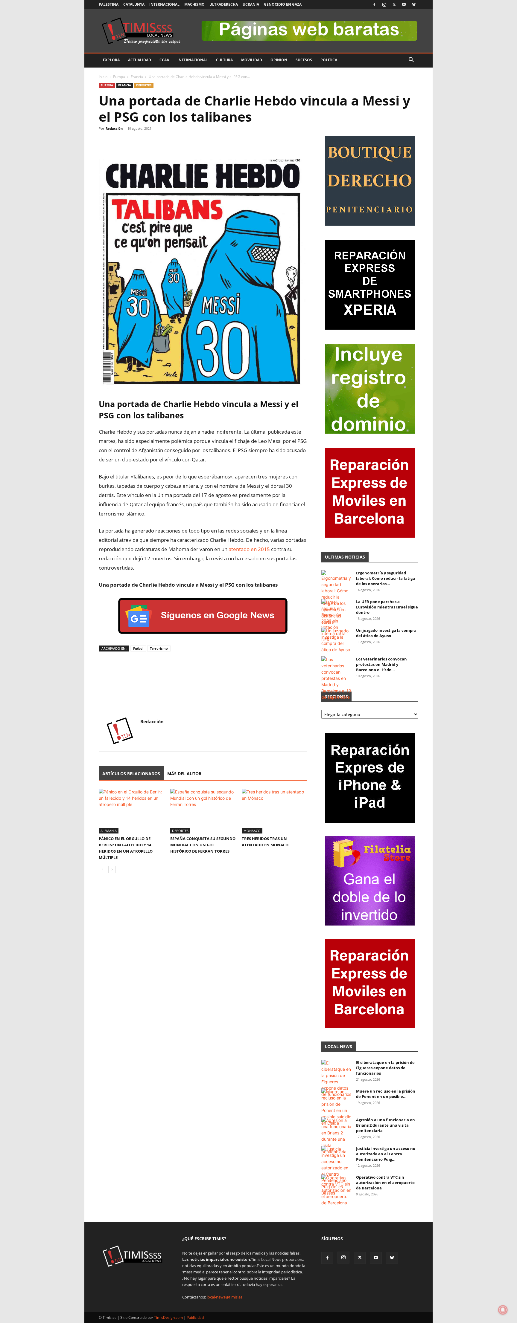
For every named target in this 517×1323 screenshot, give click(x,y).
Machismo (194, 4)
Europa (119, 76)
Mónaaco (252, 830)
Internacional (164, 4)
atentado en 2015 (249, 549)
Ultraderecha (223, 4)
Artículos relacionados (131, 773)
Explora (111, 59)
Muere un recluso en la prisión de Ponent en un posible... (385, 1093)
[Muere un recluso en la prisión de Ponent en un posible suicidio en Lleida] (336, 1107)
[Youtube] (403, 4)
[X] (394, 4)
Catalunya (134, 4)
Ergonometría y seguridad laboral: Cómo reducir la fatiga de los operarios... (385, 578)
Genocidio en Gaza (283, 4)
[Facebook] (374, 4)
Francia (137, 76)
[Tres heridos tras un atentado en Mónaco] (274, 811)
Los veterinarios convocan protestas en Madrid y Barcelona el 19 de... (381, 664)
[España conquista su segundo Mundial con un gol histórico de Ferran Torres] (202, 811)
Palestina (108, 4)
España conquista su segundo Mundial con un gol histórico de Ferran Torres (202, 845)
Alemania (109, 830)
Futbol (138, 648)
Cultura (224, 59)
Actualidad (139, 59)
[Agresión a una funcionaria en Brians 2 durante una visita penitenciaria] (336, 1136)
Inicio (103, 76)
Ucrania (251, 4)
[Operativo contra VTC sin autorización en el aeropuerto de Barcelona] (336, 1190)
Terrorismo (159, 648)
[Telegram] (146, 142)
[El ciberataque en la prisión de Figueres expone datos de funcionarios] (336, 1078)
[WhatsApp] (132, 142)
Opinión (278, 59)
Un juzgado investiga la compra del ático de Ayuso (386, 633)
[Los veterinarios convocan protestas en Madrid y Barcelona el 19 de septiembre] (336, 678)
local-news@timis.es (224, 1297)
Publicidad (195, 1317)
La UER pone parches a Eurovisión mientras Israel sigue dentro (387, 607)
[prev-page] (102, 869)
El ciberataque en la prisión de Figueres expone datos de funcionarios (385, 1068)
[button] (411, 60)
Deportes (144, 85)
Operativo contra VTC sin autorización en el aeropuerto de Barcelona (385, 1182)
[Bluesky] (413, 4)
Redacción (114, 128)
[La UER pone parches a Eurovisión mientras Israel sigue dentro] (336, 621)
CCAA (164, 59)
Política (328, 59)
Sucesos (304, 59)
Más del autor (184, 773)
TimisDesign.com (169, 1317)
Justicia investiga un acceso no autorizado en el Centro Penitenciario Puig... (385, 1154)
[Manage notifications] (503, 1310)
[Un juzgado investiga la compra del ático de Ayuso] (336, 640)
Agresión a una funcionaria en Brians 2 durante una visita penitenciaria (385, 1125)
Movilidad (251, 59)
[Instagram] (384, 4)
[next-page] (112, 869)
